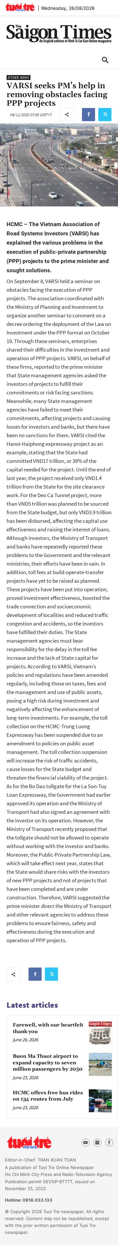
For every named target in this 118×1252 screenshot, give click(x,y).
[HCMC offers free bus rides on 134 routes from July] (100, 1100)
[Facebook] (88, 114)
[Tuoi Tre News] (40, 1142)
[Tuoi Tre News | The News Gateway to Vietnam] (20, 7)
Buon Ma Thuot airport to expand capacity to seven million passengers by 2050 (48, 1062)
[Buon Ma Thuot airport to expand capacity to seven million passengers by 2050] (100, 1064)
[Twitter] (104, 114)
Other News (18, 77)
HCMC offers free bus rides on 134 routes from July (48, 1096)
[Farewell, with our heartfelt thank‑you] (100, 1033)
